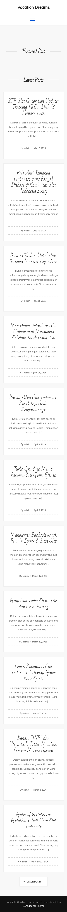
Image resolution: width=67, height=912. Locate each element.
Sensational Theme (33, 905)
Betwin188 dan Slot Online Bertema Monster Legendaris (33, 258)
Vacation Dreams (33, 7)
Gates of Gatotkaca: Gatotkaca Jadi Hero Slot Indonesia (33, 820)
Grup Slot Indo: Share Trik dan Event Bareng (33, 603)
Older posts (34, 881)
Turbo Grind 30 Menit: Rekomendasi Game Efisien (33, 472)
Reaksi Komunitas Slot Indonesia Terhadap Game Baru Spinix (34, 672)
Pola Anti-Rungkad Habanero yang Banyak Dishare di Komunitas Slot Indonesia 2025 (33, 182)
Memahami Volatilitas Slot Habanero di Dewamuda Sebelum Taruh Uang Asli (33, 331)
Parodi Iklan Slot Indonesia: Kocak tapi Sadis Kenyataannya (33, 403)
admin (27, 148)
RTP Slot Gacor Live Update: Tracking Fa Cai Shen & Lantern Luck (33, 107)
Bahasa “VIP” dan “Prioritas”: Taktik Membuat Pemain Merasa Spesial (34, 744)
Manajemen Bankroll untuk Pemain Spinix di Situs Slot (33, 538)
